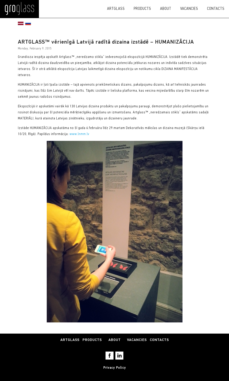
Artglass (116, 9)
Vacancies (189, 9)
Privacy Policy (114, 368)
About (165, 9)
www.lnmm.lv (79, 134)
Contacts (216, 9)
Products (142, 9)
